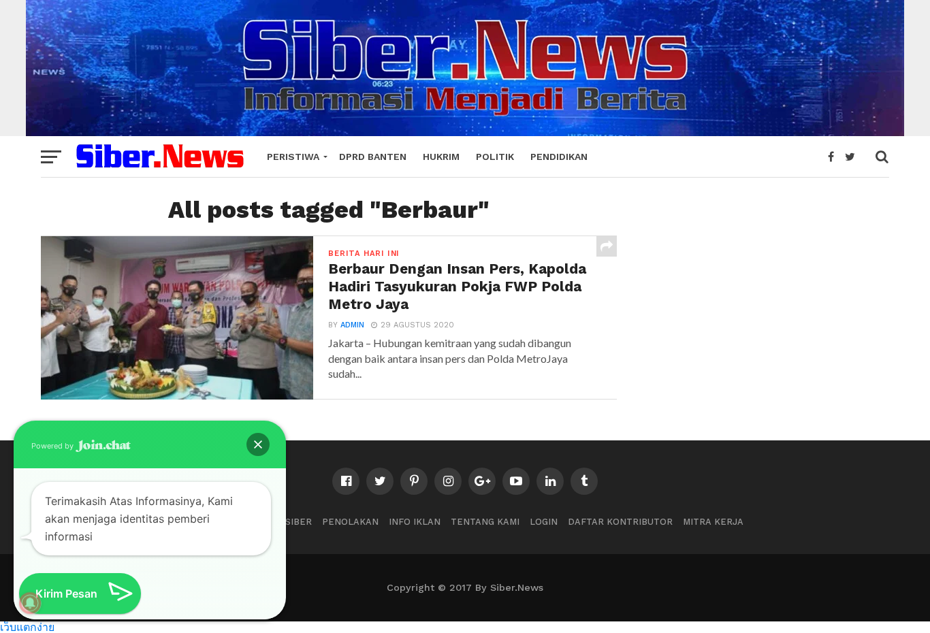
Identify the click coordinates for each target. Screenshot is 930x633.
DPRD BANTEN (372, 156)
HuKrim (441, 156)
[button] (258, 444)
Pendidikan (559, 156)
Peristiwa (293, 156)
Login (544, 522)
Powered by (53, 446)
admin (352, 325)
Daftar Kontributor (620, 522)
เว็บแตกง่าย (27, 626)
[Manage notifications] (30, 603)
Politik (495, 156)
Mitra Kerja (713, 522)
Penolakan (350, 522)
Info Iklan (414, 522)
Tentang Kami (485, 522)
